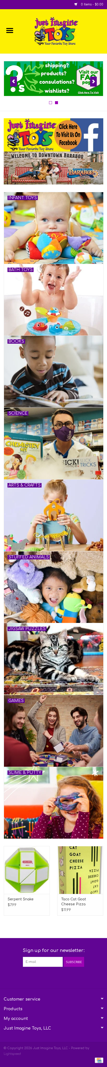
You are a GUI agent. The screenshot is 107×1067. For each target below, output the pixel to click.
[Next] (93, 82)
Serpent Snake (21, 899)
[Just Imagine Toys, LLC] (63, 31)
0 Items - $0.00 (91, 4)
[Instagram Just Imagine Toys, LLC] (58, 977)
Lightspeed (12, 1054)
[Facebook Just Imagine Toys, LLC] (49, 977)
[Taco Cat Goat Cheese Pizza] (80, 870)
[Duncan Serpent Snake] (27, 870)
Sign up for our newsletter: (54, 950)
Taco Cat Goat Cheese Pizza (73, 901)
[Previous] (13, 82)
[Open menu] (9, 30)
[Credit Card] (98, 1060)
